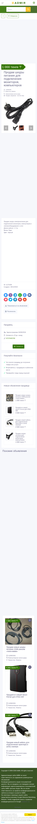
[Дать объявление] (33, 3)
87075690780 (10, 338)
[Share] (6, 295)
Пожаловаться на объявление (17, 306)
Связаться (19, 346)
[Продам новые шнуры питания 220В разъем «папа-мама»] (10, 398)
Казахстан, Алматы (10, 91)
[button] (6, 111)
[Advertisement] (18, 39)
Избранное (13, 16)
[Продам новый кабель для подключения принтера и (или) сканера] (10, 422)
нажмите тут (25, 801)
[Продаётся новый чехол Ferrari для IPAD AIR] (10, 410)
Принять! (30, 814)
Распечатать (11, 311)
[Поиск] (28, 9)
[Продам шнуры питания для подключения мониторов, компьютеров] (10, 436)
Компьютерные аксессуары (13, 94)
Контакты (18, 807)
